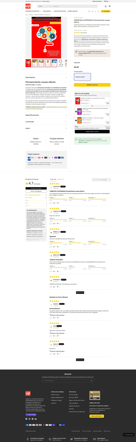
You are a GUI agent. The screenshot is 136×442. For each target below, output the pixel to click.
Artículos (71, 409)
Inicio (27, 14)
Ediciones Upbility (32, 431)
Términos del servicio (76, 431)
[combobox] (67, 6)
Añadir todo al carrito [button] (92, 131)
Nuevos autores (97, 1)
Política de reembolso (86, 431)
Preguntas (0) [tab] (60, 179)
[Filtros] (98, 180)
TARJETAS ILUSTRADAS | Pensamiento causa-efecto (42, 14)
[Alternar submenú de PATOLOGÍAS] (51, 11)
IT (95, 11)
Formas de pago (73, 394)
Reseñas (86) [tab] (53, 179)
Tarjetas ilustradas (78, 17)
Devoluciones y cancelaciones (77, 411)
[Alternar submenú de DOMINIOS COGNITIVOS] (41, 11)
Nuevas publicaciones (96, 416)
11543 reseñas (45, 1)
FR (92, 11)
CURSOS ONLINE (72, 11)
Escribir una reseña (36, 188)
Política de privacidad (97, 431)
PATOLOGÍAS (47, 11)
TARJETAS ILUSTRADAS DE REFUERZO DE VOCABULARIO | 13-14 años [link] (95, 109)
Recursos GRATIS (73, 397)
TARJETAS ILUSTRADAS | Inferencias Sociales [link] (92, 118)
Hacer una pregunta (36, 191)
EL (98, 11)
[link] (77, 101)
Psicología (31, 14)
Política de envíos (107, 431)
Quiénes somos (55, 394)
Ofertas (106, 1)
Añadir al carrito (92, 85)
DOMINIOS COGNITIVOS (33, 11)
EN (89, 11)
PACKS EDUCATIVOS (60, 11)
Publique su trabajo (56, 400)
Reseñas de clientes (74, 406)
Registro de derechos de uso (76, 400)
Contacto (53, 403)
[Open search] (94, 180)
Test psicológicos (73, 403)
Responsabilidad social (57, 397)
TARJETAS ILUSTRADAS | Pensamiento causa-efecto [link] (93, 98)
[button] (109, 6)
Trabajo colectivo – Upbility (80, 30)
